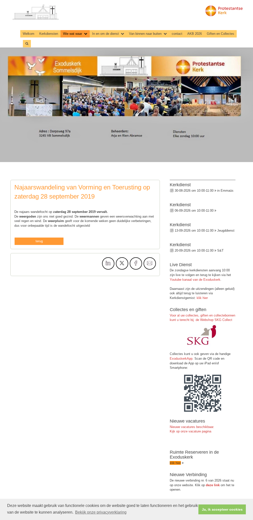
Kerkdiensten (48, 34)
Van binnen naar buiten (145, 34)
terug (39, 241)
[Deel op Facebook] (136, 263)
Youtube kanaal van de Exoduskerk (195, 279)
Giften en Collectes (220, 34)
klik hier (202, 298)
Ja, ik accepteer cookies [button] (222, 509)
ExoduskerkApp (181, 358)
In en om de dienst (105, 34)
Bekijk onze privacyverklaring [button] (100, 512)
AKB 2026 (194, 34)
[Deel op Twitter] (122, 263)
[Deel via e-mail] (150, 263)
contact (177, 34)
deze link (213, 485)
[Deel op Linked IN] (108, 263)
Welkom (28, 34)
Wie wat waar (72, 34)
